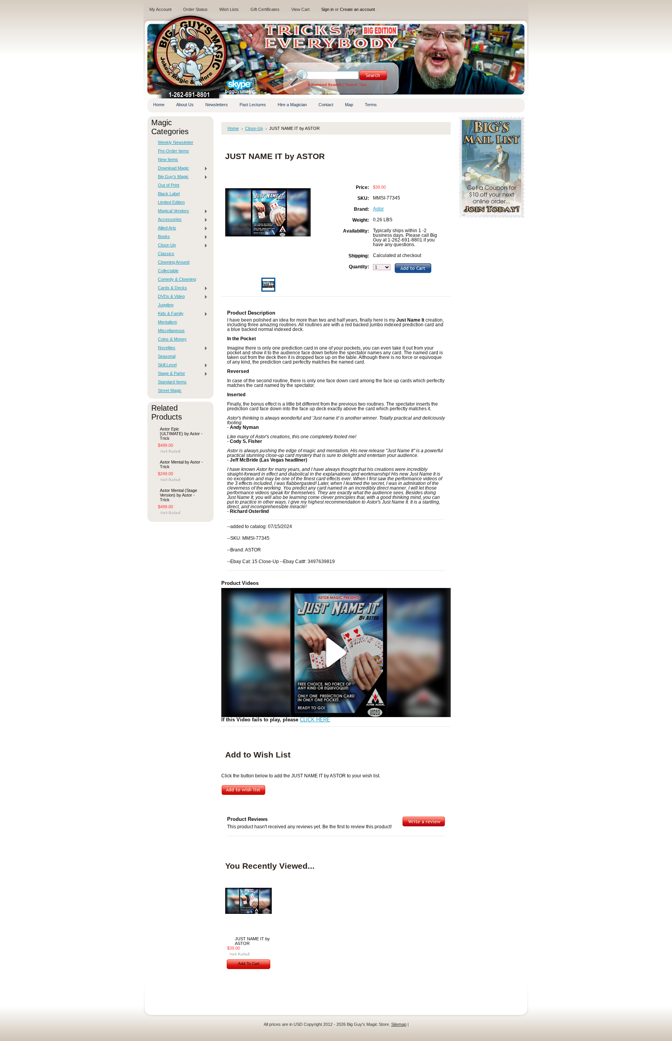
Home (233, 128)
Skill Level (165, 365)
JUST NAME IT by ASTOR (252, 941)
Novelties (164, 348)
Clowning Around (173, 262)
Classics (166, 253)
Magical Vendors (171, 211)
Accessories (168, 219)
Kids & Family (169, 314)
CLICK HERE (315, 720)
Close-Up (165, 245)
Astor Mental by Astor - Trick (181, 464)
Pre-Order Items (173, 151)
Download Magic (171, 168)
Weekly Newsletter (175, 142)
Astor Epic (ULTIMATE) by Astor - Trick (181, 434)
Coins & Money (172, 339)
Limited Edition (171, 202)
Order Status (195, 9)
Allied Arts (165, 228)
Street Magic (170, 390)
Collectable (168, 270)
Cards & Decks (170, 288)
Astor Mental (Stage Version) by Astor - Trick (178, 495)
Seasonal (166, 356)
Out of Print (168, 185)
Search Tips (355, 84)
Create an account (357, 9)
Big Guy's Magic (171, 177)
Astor (378, 208)
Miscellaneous (171, 330)
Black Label (169, 193)
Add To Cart (248, 963)
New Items (168, 159)
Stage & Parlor (169, 373)
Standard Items (172, 382)
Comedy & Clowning (177, 279)
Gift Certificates (265, 9)
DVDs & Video (169, 296)
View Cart (300, 9)
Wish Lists (229, 9)
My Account (160, 9)
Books (162, 237)
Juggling (165, 305)
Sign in (327, 9)
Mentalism (167, 322)
